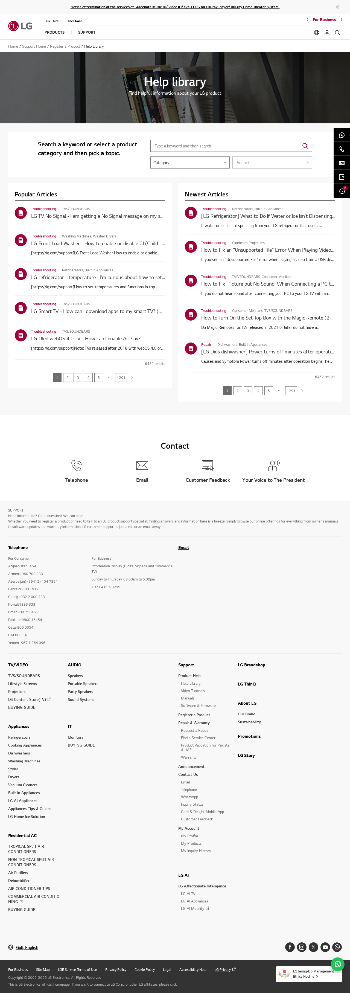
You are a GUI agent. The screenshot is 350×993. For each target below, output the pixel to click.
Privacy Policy (115, 969)
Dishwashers (19, 753)
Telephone (189, 789)
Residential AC (22, 835)
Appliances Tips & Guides (29, 808)
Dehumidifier (19, 880)
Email (183, 547)
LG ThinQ (247, 684)
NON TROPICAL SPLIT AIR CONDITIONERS (31, 862)
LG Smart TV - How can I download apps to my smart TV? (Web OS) (104, 310)
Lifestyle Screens (22, 683)
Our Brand (246, 713)
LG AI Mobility (192, 908)
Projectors (17, 691)
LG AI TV (188, 893)
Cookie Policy (145, 969)
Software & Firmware (198, 705)
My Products (191, 843)
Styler (13, 768)
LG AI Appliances (22, 800)
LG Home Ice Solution (26, 816)
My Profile (189, 835)
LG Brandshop (251, 664)
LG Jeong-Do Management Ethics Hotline (313, 974)
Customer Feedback (197, 818)
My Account (188, 828)
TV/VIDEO (18, 664)
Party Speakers (80, 691)
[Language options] (316, 32)
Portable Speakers (83, 683)
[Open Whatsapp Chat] (338, 964)
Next (132, 377)
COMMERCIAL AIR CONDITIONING (33, 899)
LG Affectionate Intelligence (202, 886)
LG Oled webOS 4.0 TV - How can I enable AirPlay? (86, 338)
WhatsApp (189, 796)
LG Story (246, 755)
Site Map (43, 969)
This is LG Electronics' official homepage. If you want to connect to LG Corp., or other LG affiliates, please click (92, 984)
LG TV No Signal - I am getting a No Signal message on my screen (101, 215)
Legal (167, 969)
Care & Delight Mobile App (202, 811)
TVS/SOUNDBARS (24, 675)
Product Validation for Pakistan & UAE (206, 747)
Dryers (13, 776)
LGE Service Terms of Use (77, 969)
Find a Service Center (198, 737)
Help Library (191, 683)
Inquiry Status (192, 804)
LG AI (183, 875)
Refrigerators (19, 737)
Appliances (19, 726)
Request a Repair (195, 730)
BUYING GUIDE (21, 707)
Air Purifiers (18, 872)
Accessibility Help (192, 969)
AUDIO (74, 664)
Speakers (75, 675)
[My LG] (327, 32)
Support (186, 664)
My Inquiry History (196, 850)
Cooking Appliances (25, 745)
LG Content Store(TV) (27, 699)
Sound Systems (81, 699)
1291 (121, 377)
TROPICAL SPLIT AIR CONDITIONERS (26, 849)
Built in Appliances (24, 792)
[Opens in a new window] (290, 947)
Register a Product (194, 714)
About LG (247, 703)
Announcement (191, 766)
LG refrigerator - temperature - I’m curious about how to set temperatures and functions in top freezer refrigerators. (158, 277)
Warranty (189, 757)
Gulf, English (27, 947)
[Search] (337, 32)
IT (70, 726)
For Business (324, 19)
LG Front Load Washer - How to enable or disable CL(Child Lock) (101, 243)
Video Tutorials (193, 690)
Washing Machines (24, 760)
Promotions (249, 736)
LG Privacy (223, 969)
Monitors (75, 737)
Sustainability (249, 721)
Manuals (187, 698)
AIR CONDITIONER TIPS (29, 888)
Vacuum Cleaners (22, 784)
